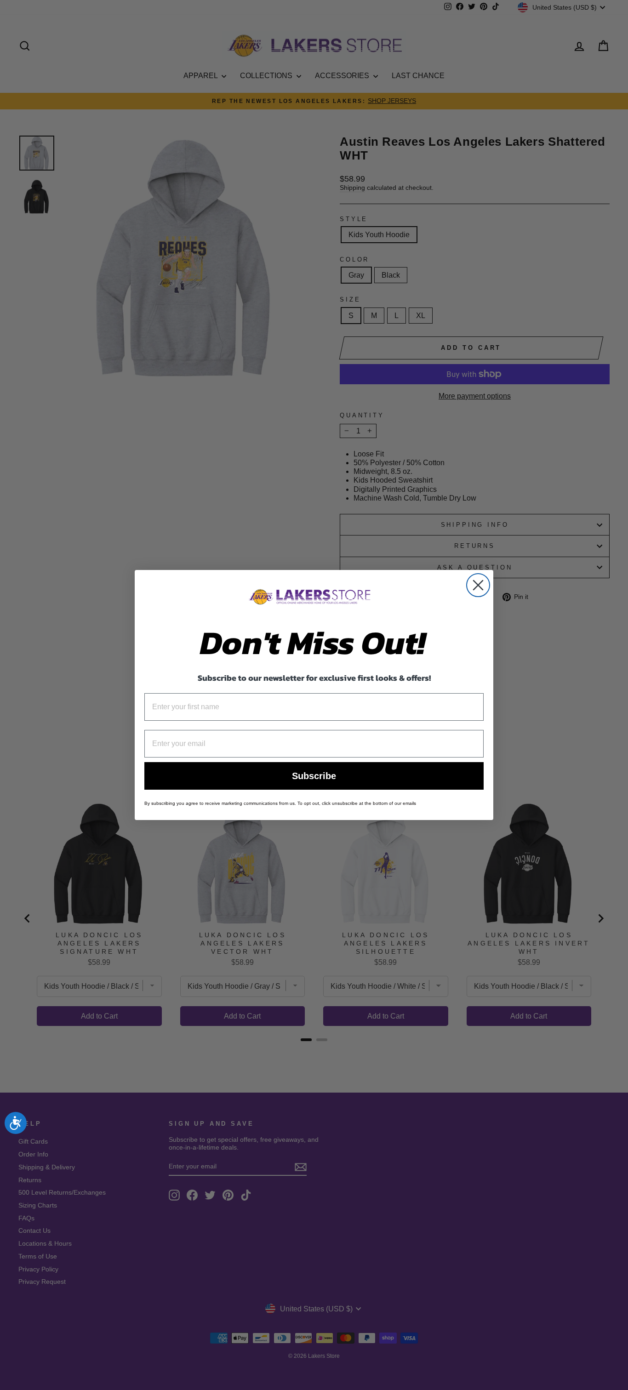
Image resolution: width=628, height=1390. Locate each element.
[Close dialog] (478, 585)
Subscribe (314, 776)
